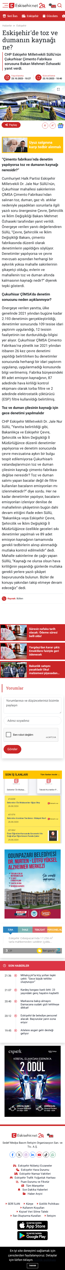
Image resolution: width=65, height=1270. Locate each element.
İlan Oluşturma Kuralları (27, 1215)
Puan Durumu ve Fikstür (35, 1181)
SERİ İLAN (14, 1203)
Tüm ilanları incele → (50, 774)
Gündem (52, 16)
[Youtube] (39, 1155)
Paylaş (13, 125)
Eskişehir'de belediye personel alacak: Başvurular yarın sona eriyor (39, 1019)
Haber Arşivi (35, 1193)
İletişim (51, 1215)
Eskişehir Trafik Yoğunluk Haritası (35, 1177)
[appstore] (33, 1226)
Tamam (32, 1265)
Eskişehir (32, 16)
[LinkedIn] (33, 1155)
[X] (19, 1155)
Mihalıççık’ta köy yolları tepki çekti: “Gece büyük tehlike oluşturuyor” (38, 979)
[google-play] (33, 1236)
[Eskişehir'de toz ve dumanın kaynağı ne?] (32, 101)
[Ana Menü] (5, 5)
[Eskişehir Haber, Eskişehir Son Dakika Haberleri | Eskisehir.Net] (32, 5)
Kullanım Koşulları (33, 1207)
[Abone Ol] (60, 125)
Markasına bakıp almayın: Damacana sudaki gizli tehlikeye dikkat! (40, 1004)
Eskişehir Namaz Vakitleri (35, 1173)
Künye (29, 1203)
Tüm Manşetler (35, 1185)
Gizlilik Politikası (49, 1203)
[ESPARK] (33, 1081)
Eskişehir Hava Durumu (35, 1169)
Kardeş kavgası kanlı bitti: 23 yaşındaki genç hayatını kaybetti (40, 991)
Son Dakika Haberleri (35, 1189)
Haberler (7, 25)
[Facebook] (13, 1155)
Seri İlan (12, 16)
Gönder (12, 749)
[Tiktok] (46, 1155)
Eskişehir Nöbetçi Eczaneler (35, 1165)
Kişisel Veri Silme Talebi (33, 1211)
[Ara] (60, 5)
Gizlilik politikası (45, 1260)
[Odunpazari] (33, 884)
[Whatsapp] (53, 1155)
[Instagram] (26, 1155)
